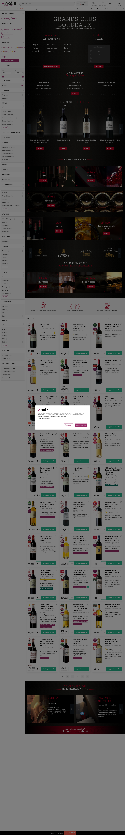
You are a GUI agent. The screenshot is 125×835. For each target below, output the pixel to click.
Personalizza (68, 425)
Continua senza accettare (44, 418)
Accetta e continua (81, 425)
